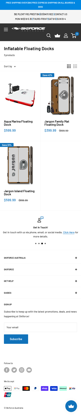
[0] (73, 35)
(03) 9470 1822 (46, 14)
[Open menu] (6, 29)
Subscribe (16, 339)
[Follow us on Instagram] (21, 370)
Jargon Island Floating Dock (19, 192)
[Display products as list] (75, 66)
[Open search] (49, 35)
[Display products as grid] (69, 66)
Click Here (69, 232)
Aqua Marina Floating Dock (18, 123)
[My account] (66, 35)
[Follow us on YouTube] (29, 370)
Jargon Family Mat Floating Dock (56, 123)
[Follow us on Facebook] (6, 370)
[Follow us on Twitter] (14, 370)
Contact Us (60, 14)
